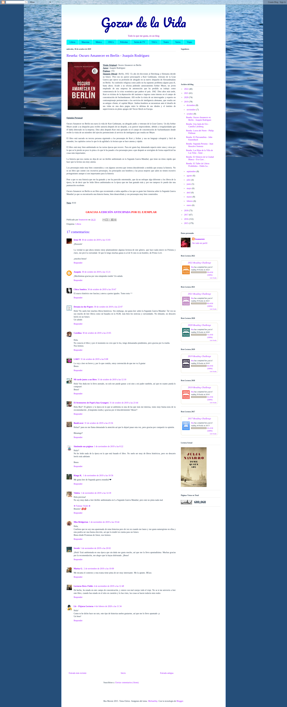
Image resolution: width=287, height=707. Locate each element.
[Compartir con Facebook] (112, 219)
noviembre (191, 110)
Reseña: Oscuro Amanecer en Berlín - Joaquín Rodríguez (198, 118)
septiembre (191, 171)
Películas (124, 42)
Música (99, 42)
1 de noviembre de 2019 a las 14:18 (96, 493)
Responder (78, 263)
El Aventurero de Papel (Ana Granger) (91, 403)
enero (189, 205)
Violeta (77, 493)
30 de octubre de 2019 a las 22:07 (108, 307)
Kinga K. (78, 475)
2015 (186, 223)
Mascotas (85, 42)
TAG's (154, 42)
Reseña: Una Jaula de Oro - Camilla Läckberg (197, 125)
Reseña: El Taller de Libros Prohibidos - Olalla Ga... (197, 164)
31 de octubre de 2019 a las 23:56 (98, 423)
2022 (186, 89)
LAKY (77, 359)
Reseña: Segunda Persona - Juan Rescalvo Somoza (199, 145)
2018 (186, 210)
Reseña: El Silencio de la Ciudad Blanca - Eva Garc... (200, 158)
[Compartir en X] (109, 219)
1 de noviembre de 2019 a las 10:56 (98, 475)
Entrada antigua (166, 673)
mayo (189, 188)
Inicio (123, 673)
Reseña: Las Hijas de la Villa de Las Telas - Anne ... (199, 151)
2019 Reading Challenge (199, 356)
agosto (190, 176)
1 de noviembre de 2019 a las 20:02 (96, 548)
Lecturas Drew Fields (83, 586)
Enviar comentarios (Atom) (127, 682)
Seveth (77, 548)
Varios (177, 42)
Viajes (189, 42)
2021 (186, 93)
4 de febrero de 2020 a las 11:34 (108, 606)
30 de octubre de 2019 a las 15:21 (96, 272)
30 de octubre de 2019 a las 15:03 (96, 240)
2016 (186, 219)
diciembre (191, 105)
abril (189, 192)
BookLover (79, 423)
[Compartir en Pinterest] (115, 219)
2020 (186, 97)
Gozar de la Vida (143, 22)
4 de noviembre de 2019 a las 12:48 (109, 586)
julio (189, 180)
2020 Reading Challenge (199, 324)
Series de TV (139, 42)
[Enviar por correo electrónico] (103, 219)
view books (213, 278)
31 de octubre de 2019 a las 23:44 (124, 403)
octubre (190, 114)
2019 (186, 102)
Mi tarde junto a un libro (85, 379)
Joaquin (77, 272)
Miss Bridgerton (81, 522)
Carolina (78, 333)
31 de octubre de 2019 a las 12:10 (112, 379)
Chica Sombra (80, 289)
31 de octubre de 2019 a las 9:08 (94, 359)
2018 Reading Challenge (199, 387)
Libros (72, 42)
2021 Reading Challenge (199, 293)
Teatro (166, 42)
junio (189, 184)
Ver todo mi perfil (199, 243)
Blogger (180, 701)
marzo (190, 197)
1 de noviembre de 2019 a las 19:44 (104, 522)
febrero (190, 201)
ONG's (111, 42)
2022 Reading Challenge (199, 262)
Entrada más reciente (77, 673)
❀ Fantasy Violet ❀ (82, 506)
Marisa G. (78, 568)
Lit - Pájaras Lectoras (83, 606)
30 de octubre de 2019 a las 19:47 (102, 289)
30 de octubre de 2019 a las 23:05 (97, 333)
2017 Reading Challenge (199, 418)
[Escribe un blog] (106, 219)
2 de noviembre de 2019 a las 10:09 (99, 568)
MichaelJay (152, 701)
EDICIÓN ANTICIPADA (115, 212)
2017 (186, 215)
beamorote (200, 239)
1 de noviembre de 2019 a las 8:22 (108, 446)
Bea (192, 267)
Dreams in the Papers (83, 307)
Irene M (77, 240)
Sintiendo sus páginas (83, 446)
